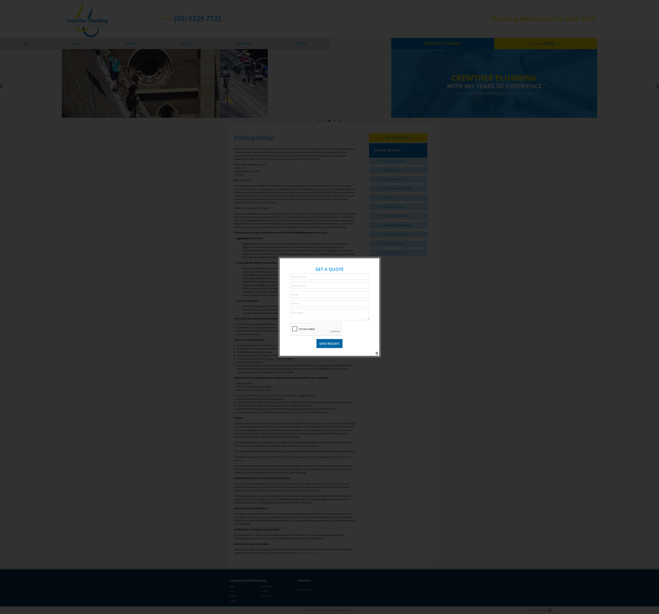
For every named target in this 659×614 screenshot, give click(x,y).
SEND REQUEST (329, 343)
